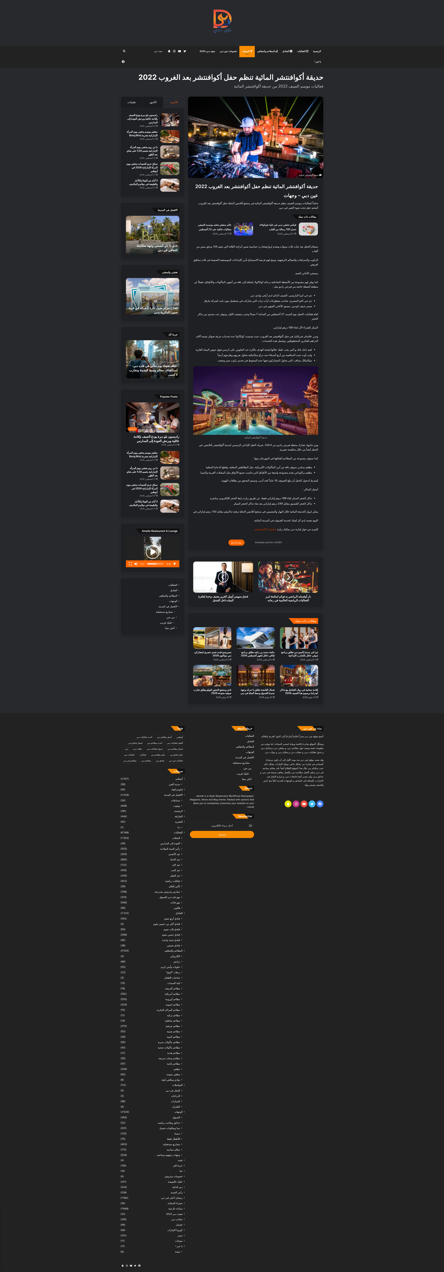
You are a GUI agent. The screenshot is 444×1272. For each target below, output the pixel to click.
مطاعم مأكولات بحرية (169, 1042)
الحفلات (176, 837)
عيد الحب (175, 870)
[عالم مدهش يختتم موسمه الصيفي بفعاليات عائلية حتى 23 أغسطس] (243, 229)
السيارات (175, 1101)
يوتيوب (176, 805)
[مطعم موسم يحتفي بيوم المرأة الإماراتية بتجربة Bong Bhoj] (169, 136)
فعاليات (142, 754)
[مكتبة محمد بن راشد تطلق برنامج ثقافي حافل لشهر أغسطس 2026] (256, 638)
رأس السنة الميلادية (170, 848)
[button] (153, 552)
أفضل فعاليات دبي (175, 743)
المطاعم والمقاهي (266, 51)
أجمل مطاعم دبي (164, 737)
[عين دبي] (222, 23)
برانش (176, 961)
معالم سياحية (173, 1149)
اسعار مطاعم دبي (175, 749)
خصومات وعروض (174, 1176)
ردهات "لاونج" (173, 972)
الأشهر (153, 102)
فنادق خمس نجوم (171, 934)
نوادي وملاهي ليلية (170, 1079)
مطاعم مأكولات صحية (169, 1047)
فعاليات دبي (129, 754)
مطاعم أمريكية (172, 993)
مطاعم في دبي (129, 760)
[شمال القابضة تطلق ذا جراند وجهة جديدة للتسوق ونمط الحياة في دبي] (256, 675)
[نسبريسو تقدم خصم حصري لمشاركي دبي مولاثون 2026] (212, 638)
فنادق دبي (160, 760)
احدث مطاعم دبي (154, 743)
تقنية (180, 1160)
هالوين (177, 907)
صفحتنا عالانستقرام (265, 529)
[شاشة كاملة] (130, 564)
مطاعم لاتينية (173, 1036)
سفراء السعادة (175, 1203)
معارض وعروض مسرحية (167, 891)
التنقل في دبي (173, 1090)
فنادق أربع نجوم (172, 918)
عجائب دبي (177, 1219)
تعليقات (131, 102)
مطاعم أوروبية (172, 999)
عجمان (179, 1224)
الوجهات (246, 51)
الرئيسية (317, 51)
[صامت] (136, 564)
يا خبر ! (318, 61)
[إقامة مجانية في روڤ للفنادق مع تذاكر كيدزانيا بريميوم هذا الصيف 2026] (299, 675)
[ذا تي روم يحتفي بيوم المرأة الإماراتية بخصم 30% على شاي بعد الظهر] (169, 151)
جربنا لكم (178, 1165)
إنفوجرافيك (177, 789)
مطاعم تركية (173, 1015)
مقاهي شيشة (173, 1074)
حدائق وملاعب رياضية (169, 1122)
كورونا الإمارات (175, 1230)
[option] (152, 235)
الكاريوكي (175, 956)
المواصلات (177, 1085)
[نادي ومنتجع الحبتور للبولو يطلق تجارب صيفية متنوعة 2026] (212, 675)
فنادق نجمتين (173, 945)
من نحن (170, 617)
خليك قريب (166, 622)
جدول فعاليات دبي (155, 749)
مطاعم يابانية (173, 1063)
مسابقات (175, 800)
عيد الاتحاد (175, 859)
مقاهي (176, 1068)
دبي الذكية (177, 1187)
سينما (177, 1133)
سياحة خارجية (175, 1208)
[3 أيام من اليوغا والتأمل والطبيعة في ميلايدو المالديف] (169, 185)
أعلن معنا (170, 628)
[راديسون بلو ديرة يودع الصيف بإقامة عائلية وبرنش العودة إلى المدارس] (169, 119)
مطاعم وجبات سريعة (169, 1058)
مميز (180, 1235)
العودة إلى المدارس (170, 843)
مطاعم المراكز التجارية (168, 1009)
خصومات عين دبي (228, 51)
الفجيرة (179, 821)
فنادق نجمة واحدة (171, 940)
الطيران (176, 1106)
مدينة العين (174, 784)
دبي (126, 749)
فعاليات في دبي (176, 760)
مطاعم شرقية (173, 1025)
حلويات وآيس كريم (170, 966)
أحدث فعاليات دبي (144, 737)
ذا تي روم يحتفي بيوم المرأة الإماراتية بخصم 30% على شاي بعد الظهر (142, 151)
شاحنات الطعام (172, 977)
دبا (179, 827)
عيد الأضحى (174, 854)
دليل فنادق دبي (176, 754)
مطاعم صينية (173, 1031)
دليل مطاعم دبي (158, 754)
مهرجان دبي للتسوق (170, 897)
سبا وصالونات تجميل (169, 1128)
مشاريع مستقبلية (164, 611)
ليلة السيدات (173, 983)
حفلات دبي (137, 749)
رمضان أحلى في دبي (172, 1197)
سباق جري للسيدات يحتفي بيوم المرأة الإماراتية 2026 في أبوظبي (142, 167)
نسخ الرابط (236, 542)
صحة (177, 1251)
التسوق (176, 1117)
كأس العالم (174, 886)
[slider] (155, 564)
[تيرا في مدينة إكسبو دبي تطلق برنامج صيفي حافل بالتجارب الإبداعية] (299, 638)
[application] (152, 552)
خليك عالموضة (175, 1181)
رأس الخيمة (177, 1192)
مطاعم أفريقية (172, 988)
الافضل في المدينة (168, 606)
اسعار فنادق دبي (135, 743)
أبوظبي (180, 737)
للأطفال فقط (173, 1138)
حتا (181, 1171)
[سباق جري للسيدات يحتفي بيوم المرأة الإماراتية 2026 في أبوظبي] (169, 168)
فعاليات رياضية (172, 880)
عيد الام (176, 864)
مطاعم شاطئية (172, 1020)
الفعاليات (301, 51)
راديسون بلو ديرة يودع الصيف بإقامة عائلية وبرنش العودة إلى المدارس (142, 119)
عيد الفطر (175, 875)
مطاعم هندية (173, 1052)
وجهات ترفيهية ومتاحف (168, 1154)
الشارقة (179, 816)
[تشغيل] (175, 564)
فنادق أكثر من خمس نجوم (166, 923)
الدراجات (175, 1095)
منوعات (179, 1240)
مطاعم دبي (146, 760)
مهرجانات (175, 902)
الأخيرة (174, 102)
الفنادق (286, 51)
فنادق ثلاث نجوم (172, 929)
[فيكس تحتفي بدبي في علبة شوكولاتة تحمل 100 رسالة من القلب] (308, 229)
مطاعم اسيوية (173, 1004)
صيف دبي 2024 (207, 51)
